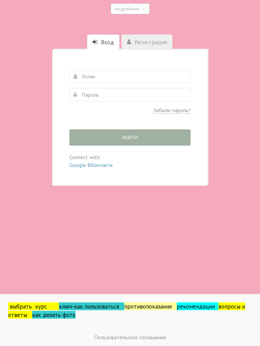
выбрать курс (34, 306)
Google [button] (78, 165)
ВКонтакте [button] (100, 165)
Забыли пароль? (172, 110)
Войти (130, 137)
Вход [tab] (106, 42)
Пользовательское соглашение (130, 337)
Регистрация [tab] (150, 42)
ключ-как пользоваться (91, 306)
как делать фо (50, 315)
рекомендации (197, 306)
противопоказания (150, 306)
